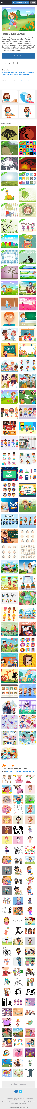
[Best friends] (27, 257)
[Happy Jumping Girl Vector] (9, 676)
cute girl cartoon (21, 771)
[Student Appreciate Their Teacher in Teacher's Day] (9, 536)
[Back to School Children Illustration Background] (9, 350)
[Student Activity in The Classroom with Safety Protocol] (9, 753)
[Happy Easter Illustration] (9, 241)
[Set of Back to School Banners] (9, 738)
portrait (31, 72)
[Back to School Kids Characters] (9, 521)
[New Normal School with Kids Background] (9, 660)
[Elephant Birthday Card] (9, 210)
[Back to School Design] (27, 335)
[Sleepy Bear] (9, 148)
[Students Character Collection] (27, 521)
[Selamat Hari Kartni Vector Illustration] (9, 381)
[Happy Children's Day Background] (27, 738)
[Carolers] (27, 241)
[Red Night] (27, 133)
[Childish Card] (27, 210)
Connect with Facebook (22, 2)
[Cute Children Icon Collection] (27, 645)
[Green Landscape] (9, 226)
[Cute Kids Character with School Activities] (27, 459)
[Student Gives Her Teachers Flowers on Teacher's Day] (9, 707)
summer (16, 74)
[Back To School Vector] (9, 288)
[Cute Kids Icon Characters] (9, 614)
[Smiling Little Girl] (27, 660)
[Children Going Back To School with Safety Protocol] (27, 614)
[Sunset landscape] (27, 164)
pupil (3, 74)
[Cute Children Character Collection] (9, 443)
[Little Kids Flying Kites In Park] (9, 645)
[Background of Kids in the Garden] (27, 350)
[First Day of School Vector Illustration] (9, 303)
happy (24, 72)
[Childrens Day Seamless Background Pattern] (9, 722)
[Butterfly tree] (9, 272)
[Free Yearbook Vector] (9, 691)
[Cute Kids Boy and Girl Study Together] (9, 366)
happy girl (10, 771)
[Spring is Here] (27, 195)
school (7, 74)
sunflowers (22, 74)
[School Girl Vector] (27, 319)
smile (11, 74)
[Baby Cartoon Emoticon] (27, 536)
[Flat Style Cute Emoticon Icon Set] (27, 179)
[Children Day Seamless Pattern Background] (27, 722)
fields (13, 72)
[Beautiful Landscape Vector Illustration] (9, 179)
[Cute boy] (9, 319)
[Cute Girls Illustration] (27, 226)
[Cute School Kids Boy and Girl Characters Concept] (27, 366)
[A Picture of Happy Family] (27, 629)
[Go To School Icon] (27, 474)
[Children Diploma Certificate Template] (27, 490)
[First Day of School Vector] (9, 583)
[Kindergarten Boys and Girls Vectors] (27, 428)
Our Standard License (27, 81)
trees (27, 74)
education (8, 72)
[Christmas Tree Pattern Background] (9, 257)
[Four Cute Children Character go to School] (27, 691)
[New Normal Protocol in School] (27, 583)
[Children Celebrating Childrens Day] (27, 598)
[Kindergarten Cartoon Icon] (9, 598)
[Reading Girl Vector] (9, 397)
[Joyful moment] (9, 133)
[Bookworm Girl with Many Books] (27, 443)
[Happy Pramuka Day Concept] (27, 381)
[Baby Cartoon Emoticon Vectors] (27, 552)
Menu (34, 2)
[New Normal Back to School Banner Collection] (9, 428)
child (3, 72)
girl (17, 72)
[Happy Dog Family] (9, 629)
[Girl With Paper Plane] (27, 567)
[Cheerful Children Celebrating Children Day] (9, 335)
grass (20, 72)
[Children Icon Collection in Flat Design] (9, 459)
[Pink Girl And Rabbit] (27, 303)
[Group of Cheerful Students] (27, 412)
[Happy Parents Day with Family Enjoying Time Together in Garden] (27, 288)
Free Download (18, 56)
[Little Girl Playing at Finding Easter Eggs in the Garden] (27, 707)
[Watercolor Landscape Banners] (27, 272)
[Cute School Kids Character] (9, 412)
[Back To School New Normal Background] (9, 505)
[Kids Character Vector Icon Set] (27, 148)
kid (28, 72)
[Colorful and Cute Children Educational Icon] (9, 490)
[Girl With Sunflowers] (27, 505)
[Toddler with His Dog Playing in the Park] (27, 676)
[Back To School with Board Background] (9, 474)
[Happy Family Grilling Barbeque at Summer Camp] (9, 567)
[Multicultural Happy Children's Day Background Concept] (27, 397)
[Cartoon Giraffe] (9, 195)
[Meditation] (9, 164)
